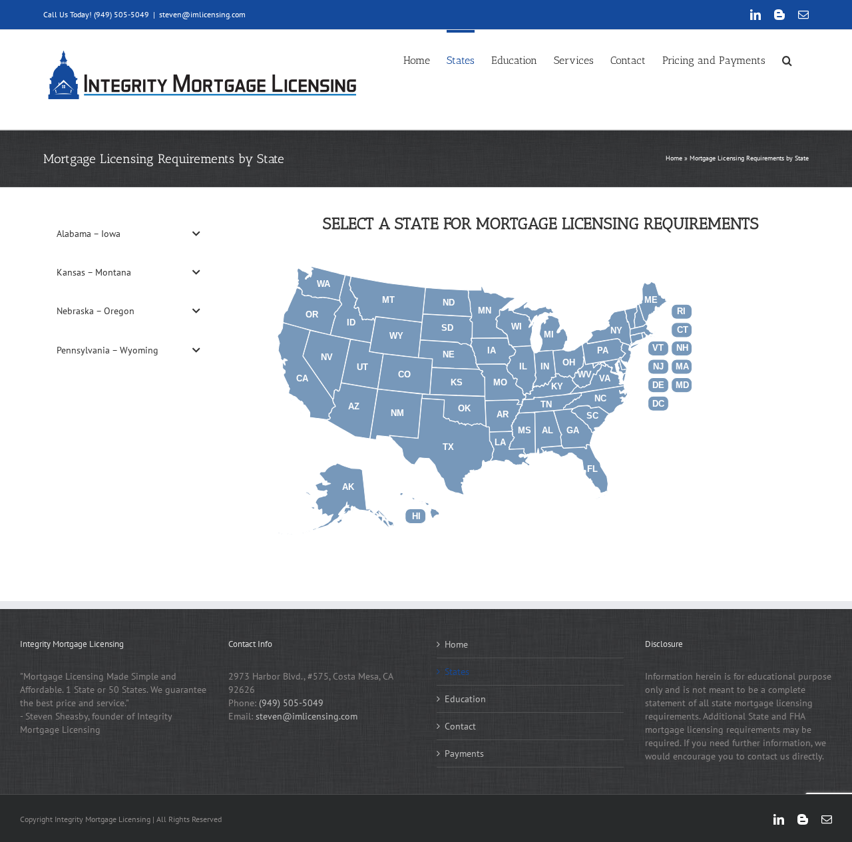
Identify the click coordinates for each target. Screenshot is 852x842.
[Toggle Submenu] (196, 233)
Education (465, 699)
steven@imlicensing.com (202, 14)
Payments (464, 753)
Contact (460, 726)
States (457, 672)
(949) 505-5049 (291, 703)
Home (674, 158)
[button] (787, 59)
